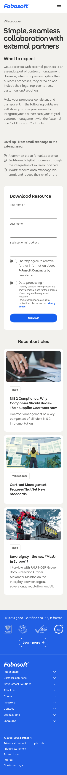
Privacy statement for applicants (24, 743)
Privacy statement (15, 748)
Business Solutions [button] (15, 678)
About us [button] (9, 690)
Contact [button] (9, 708)
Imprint (8, 759)
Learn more (31, 642)
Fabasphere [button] (11, 671)
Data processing (30, 283)
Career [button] (8, 696)
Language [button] (10, 721)
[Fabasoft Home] (18, 6)
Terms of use (11, 754)
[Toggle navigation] (59, 6)
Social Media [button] (12, 714)
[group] (33, 390)
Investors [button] (9, 702)
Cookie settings (13, 765)
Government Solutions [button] (17, 684)
